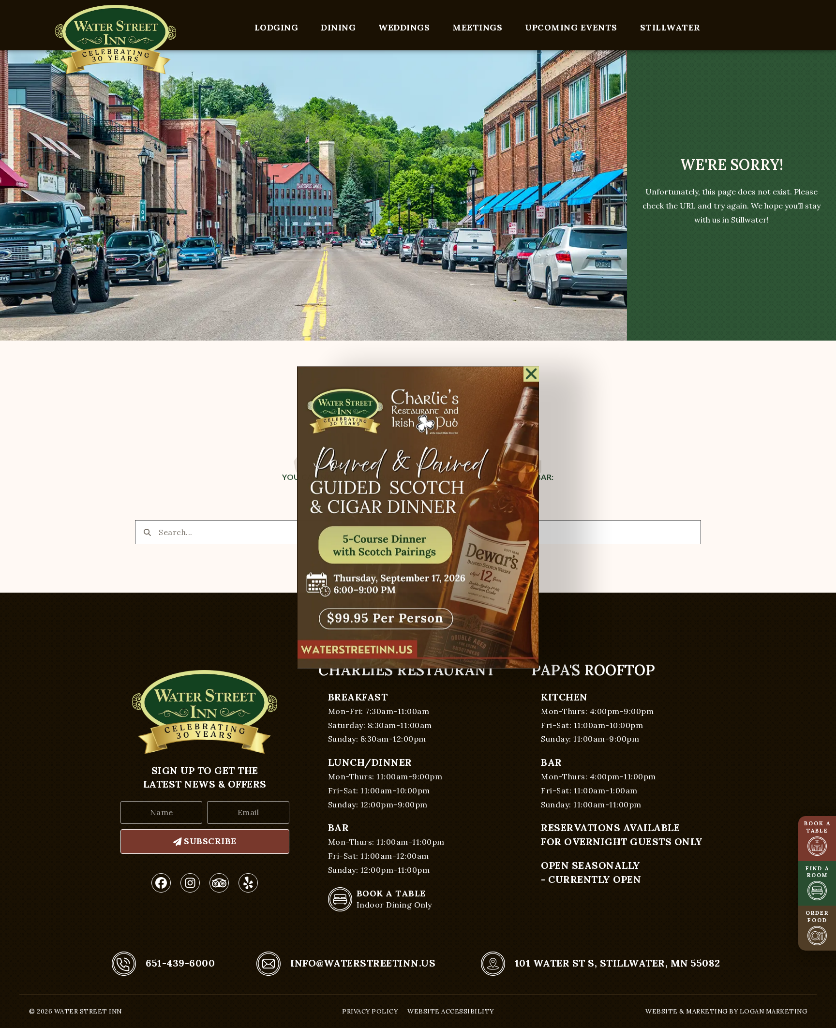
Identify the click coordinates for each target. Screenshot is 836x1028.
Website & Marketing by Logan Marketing (726, 1011)
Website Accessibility (450, 1011)
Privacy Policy (370, 1011)
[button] (531, 370)
